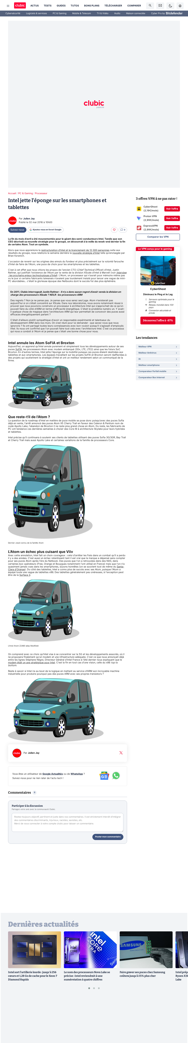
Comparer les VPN (158, 237)
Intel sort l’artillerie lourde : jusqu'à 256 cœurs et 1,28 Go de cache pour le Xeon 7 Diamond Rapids (32, 976)
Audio (117, 13)
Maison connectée (135, 13)
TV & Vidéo (102, 13)
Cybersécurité (12, 13)
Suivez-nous (17, 230)
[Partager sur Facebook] (180, 1018)
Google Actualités (52, 774)
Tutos (75, 6)
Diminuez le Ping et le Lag (158, 294)
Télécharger (113, 6)
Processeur (41, 193)
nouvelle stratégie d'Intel (86, 253)
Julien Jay (29, 218)
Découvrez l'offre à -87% (158, 320)
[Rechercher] (150, 6)
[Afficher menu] (8, 6)
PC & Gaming (59, 13)
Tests (47, 6)
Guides (61, 6)
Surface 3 (24, 575)
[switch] (170, 5)
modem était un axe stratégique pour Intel (31, 662)
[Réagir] (114, 229)
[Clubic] (20, 5)
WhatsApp (77, 774)
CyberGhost (158, 289)
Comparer (134, 6)
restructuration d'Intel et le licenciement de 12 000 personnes (75, 250)
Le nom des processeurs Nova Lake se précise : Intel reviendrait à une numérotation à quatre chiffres (87, 976)
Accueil (12, 193)
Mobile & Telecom (81, 13)
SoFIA (18, 349)
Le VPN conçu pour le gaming (155, 249)
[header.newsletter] (160, 6)
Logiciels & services (36, 13)
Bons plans (91, 6)
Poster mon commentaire (108, 837)
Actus (34, 6)
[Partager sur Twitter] (180, 1028)
